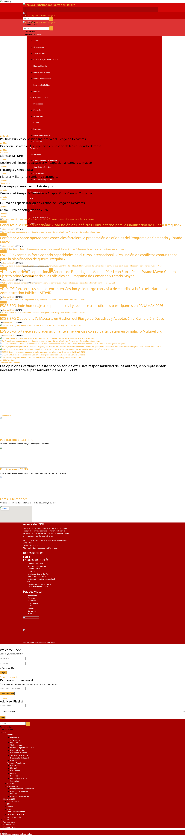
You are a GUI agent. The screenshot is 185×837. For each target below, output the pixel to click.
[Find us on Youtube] (29, 556)
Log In (4, 698)
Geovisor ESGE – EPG (15, 814)
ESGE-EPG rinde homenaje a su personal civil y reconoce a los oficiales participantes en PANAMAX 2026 (81, 305)
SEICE (9, 809)
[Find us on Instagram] (28, 556)
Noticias (36, 91)
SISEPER (10, 806)
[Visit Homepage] (49, 4)
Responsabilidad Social (42, 85)
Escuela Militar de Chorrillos (39, 587)
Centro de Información (36, 230)
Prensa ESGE (8, 229)
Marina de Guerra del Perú (38, 574)
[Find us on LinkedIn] (10, 831)
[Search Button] (51, 19)
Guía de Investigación (42, 167)
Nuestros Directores (41, 72)
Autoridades (38, 41)
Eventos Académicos (41, 135)
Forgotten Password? (8, 677)
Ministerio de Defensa (37, 566)
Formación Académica (39, 97)
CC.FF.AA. (31, 571)
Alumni (6, 819)
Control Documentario (39, 217)
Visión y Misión (39, 53)
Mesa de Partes (9, 827)
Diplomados (38, 116)
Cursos (36, 123)
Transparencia (32, 242)
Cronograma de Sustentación (22, 788)
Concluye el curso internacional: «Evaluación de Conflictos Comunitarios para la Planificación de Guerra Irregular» (90, 225)
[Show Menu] (25, 10)
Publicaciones (39, 173)
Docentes (37, 129)
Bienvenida (37, 34)
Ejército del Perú (34, 569)
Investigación (35, 154)
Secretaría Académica (42, 78)
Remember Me (8, 668)
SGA (31, 198)
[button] (3, 200)
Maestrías (37, 110)
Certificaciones (9, 824)
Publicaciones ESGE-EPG (17, 440)
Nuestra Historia (40, 66)
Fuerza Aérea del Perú (37, 576)
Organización (38, 47)
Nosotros (10, 735)
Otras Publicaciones (13, 499)
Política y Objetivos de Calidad (45, 59)
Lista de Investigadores (42, 179)
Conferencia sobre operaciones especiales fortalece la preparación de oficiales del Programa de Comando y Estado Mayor (91, 239)
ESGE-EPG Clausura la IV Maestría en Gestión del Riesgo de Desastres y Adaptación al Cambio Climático (82, 318)
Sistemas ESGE (9, 799)
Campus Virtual (13, 801)
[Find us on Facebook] (24, 556)
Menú (5, 732)
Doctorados (38, 104)
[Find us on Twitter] (26, 556)
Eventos (31, 608)
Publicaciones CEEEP (14, 469)
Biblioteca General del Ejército (40, 584)
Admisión (31, 598)
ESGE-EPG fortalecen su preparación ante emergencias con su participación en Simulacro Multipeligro (81, 331)
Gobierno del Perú (35, 563)
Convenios (37, 142)
